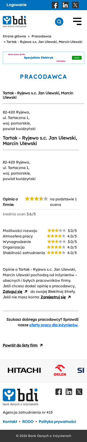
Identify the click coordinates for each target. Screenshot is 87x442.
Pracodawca (41, 36)
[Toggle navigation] (77, 21)
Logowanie (16, 4)
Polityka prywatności (57, 421)
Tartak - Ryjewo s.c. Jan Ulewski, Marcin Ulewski (44, 42)
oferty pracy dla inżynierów (53, 325)
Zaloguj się (12, 291)
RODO (28, 421)
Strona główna (14, 36)
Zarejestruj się (53, 297)
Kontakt (10, 421)
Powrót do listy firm (20, 345)
